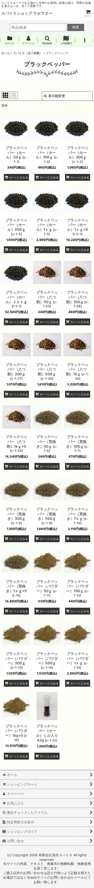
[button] (47, 40)
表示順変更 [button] (56, 96)
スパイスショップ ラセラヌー (26, 13)
